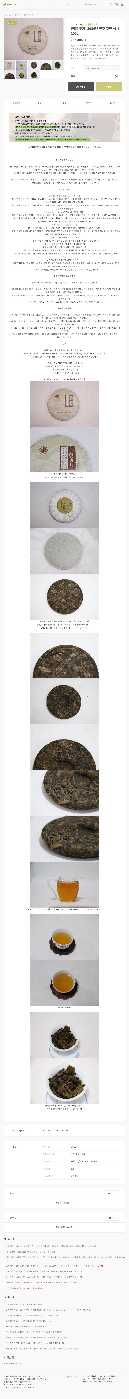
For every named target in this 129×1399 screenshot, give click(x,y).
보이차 (17, 14)
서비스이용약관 (16, 1387)
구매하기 (109, 86)
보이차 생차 (28, 14)
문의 (112, 102)
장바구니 (116, 4)
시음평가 (40, 102)
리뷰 (88, 102)
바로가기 (94, 1376)
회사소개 (6, 1387)
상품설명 (16, 102)
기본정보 (64, 102)
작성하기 (111, 1193)
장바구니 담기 (81, 86)
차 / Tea (7, 14)
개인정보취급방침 (28, 1387)
